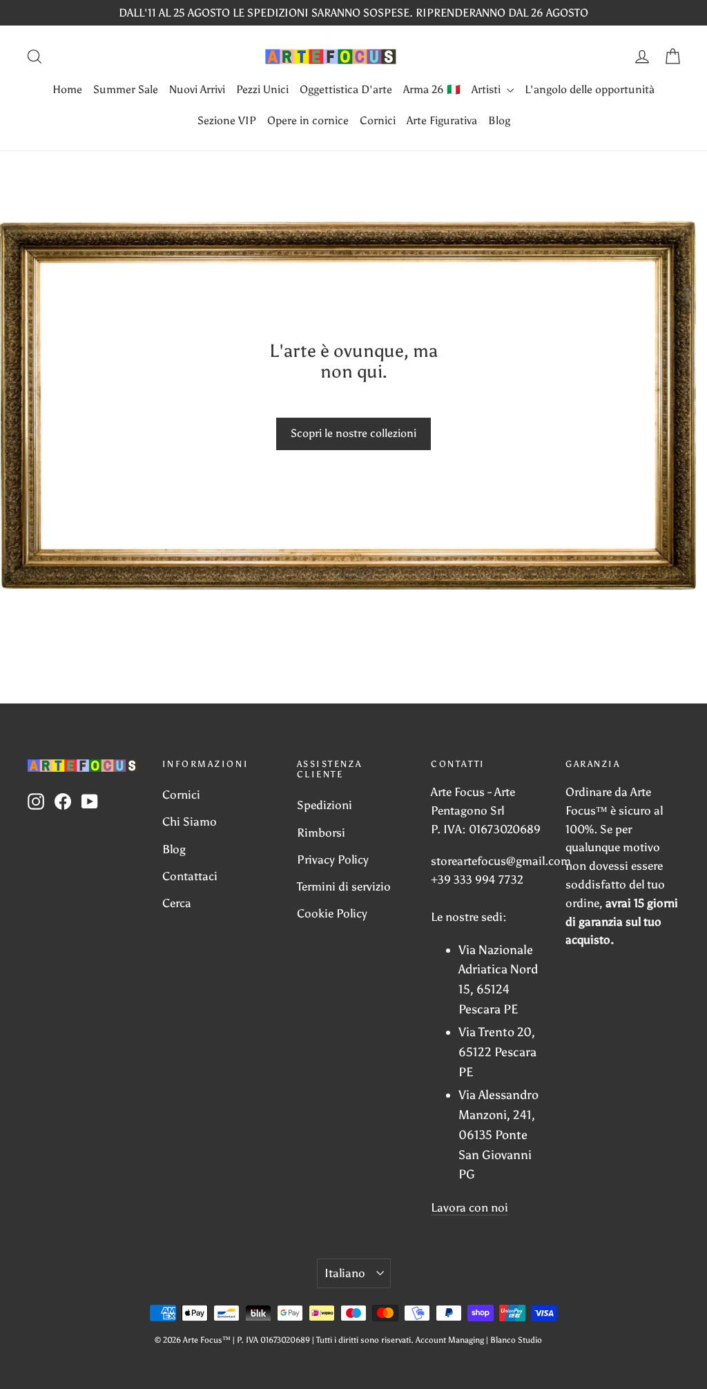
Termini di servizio (344, 886)
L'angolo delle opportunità (590, 89)
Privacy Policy (333, 859)
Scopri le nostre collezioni (353, 433)
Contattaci (189, 876)
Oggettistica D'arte (346, 89)
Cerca (176, 903)
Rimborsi (321, 832)
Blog (499, 120)
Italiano (345, 1273)
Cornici (378, 120)
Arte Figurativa (442, 120)
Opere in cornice (308, 120)
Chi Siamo (189, 821)
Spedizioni (324, 805)
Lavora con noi (469, 1207)
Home (67, 89)
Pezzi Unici (262, 89)
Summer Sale (125, 89)
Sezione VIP (226, 120)
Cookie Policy (332, 913)
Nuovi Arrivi (197, 89)
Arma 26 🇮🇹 (432, 89)
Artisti (487, 89)
